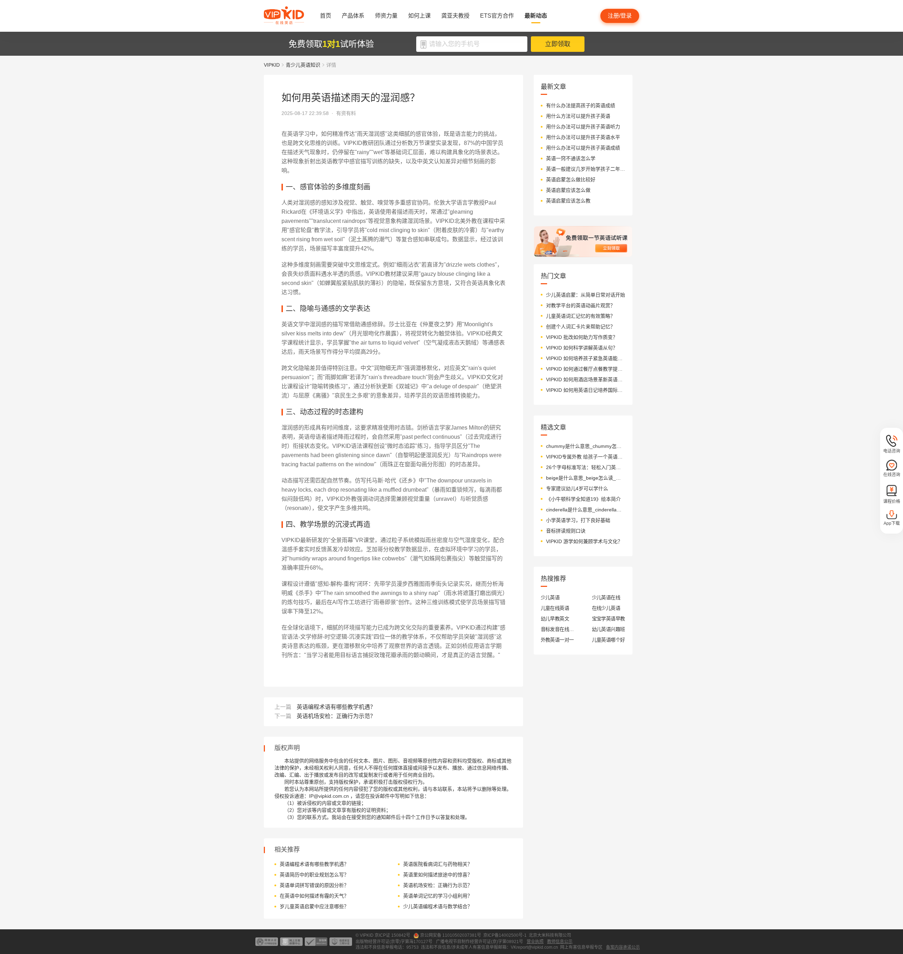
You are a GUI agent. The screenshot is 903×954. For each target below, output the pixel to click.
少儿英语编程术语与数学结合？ (437, 906)
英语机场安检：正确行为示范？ (336, 716)
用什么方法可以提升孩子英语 (578, 116)
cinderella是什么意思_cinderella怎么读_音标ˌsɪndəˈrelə (585, 509)
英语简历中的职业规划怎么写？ (314, 874)
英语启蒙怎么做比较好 (570, 179)
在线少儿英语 (606, 608)
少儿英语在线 (606, 597)
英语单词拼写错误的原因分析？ (314, 885)
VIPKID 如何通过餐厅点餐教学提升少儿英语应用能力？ (585, 369)
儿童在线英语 (555, 608)
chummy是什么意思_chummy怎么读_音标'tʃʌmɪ (585, 446)
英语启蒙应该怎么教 (568, 200)
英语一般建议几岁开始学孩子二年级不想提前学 (585, 169)
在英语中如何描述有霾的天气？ (314, 896)
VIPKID (272, 65)
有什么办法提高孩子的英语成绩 (580, 105)
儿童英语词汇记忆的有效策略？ (580, 316)
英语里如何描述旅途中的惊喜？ (437, 874)
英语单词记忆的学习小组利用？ (437, 896)
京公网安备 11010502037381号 (450, 935)
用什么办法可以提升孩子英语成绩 (583, 148)
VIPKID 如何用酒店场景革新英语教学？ (585, 379)
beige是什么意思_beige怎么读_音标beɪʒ (585, 478)
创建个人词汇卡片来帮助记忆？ (580, 326)
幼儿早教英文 (555, 618)
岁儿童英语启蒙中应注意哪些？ (314, 906)
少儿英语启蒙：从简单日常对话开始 (585, 295)
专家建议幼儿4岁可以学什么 (577, 488)
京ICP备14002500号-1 (505, 935)
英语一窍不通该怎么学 (570, 158)
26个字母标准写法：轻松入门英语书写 (585, 467)
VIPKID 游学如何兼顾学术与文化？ (584, 541)
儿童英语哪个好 (608, 640)
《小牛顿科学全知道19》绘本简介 (583, 499)
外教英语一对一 (557, 640)
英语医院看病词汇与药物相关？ (437, 864)
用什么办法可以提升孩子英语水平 (583, 137)
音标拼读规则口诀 (566, 531)
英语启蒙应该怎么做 (568, 190)
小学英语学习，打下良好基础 (578, 520)
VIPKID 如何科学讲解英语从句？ (582, 348)
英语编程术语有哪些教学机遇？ (336, 707)
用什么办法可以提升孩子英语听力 (583, 126)
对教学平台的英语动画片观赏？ (580, 305)
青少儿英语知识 (303, 65)
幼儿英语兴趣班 (608, 629)
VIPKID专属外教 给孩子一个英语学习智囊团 (585, 457)
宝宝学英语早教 (608, 618)
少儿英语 (550, 597)
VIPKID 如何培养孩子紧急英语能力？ (585, 358)
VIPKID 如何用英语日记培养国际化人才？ (585, 390)
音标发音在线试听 (557, 629)
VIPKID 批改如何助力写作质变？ (582, 337)
